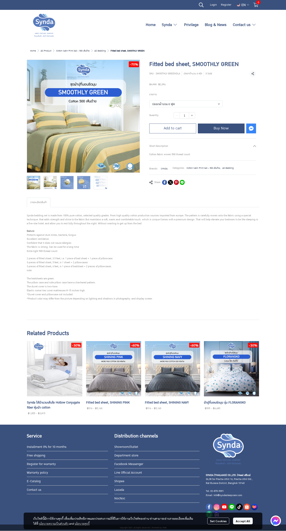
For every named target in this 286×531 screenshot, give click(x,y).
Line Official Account (128, 472)
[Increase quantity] (192, 115)
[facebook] (209, 507)
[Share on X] (170, 182)
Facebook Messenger (128, 464)
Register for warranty (41, 464)
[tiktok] (239, 507)
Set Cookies (218, 521)
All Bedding (100, 51)
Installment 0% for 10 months (46, 446)
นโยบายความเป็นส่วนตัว (53, 523)
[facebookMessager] (276, 521)
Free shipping (36, 455)
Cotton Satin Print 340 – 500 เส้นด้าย (73, 51)
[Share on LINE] (182, 182)
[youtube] (224, 507)
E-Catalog (34, 481)
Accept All (243, 521)
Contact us (34, 489)
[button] (201, 4)
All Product (46, 51)
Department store (126, 455)
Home (33, 51)
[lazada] (254, 507)
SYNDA (164, 168)
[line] (231, 507)
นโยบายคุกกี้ (82, 523)
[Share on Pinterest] (176, 182)
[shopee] (246, 507)
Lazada (119, 489)
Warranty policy (37, 472)
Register (226, 5)
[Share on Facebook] (164, 182)
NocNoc (119, 498)
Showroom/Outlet (126, 446)
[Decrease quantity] (177, 115)
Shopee (119, 481)
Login (213, 5)
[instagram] (216, 507)
